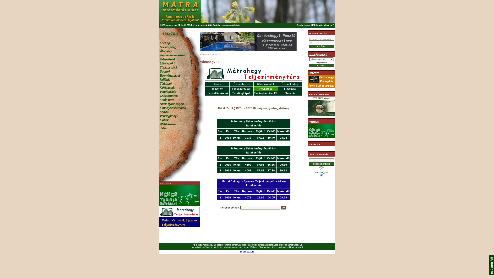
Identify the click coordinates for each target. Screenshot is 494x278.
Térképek (166, 83)
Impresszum (247, 251)
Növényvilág (168, 47)
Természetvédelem (172, 55)
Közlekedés (167, 87)
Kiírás (217, 84)
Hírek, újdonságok (172, 104)
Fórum (164, 112)
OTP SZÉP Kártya (321, 98)
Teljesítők (217, 88)
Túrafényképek (241, 93)
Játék (163, 128)
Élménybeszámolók (173, 108)
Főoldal (204, 54)
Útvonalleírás (241, 84)
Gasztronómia (169, 95)
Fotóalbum (167, 100)
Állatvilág (166, 51)
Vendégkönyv (169, 116)
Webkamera (168, 124)
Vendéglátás (168, 91)
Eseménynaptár (170, 75)
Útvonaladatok (266, 84)
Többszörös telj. (241, 88)
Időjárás (165, 79)
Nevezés (290, 93)
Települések (167, 59)
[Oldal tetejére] (491, 273)
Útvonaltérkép (290, 84)
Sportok (165, 71)
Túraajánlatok (169, 67)
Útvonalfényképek (217, 93)
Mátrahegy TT (216, 54)
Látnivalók (166, 63)
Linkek (164, 120)
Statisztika (290, 88)
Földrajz (165, 43)
